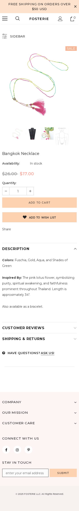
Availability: (11, 163)
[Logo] (39, 18)
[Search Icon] (17, 18)
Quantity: (9, 183)
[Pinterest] (28, 450)
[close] (75, 6)
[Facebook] (6, 450)
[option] (39, 83)
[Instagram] (17, 450)
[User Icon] (60, 18)
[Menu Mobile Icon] (4, 18)
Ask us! (47, 353)
